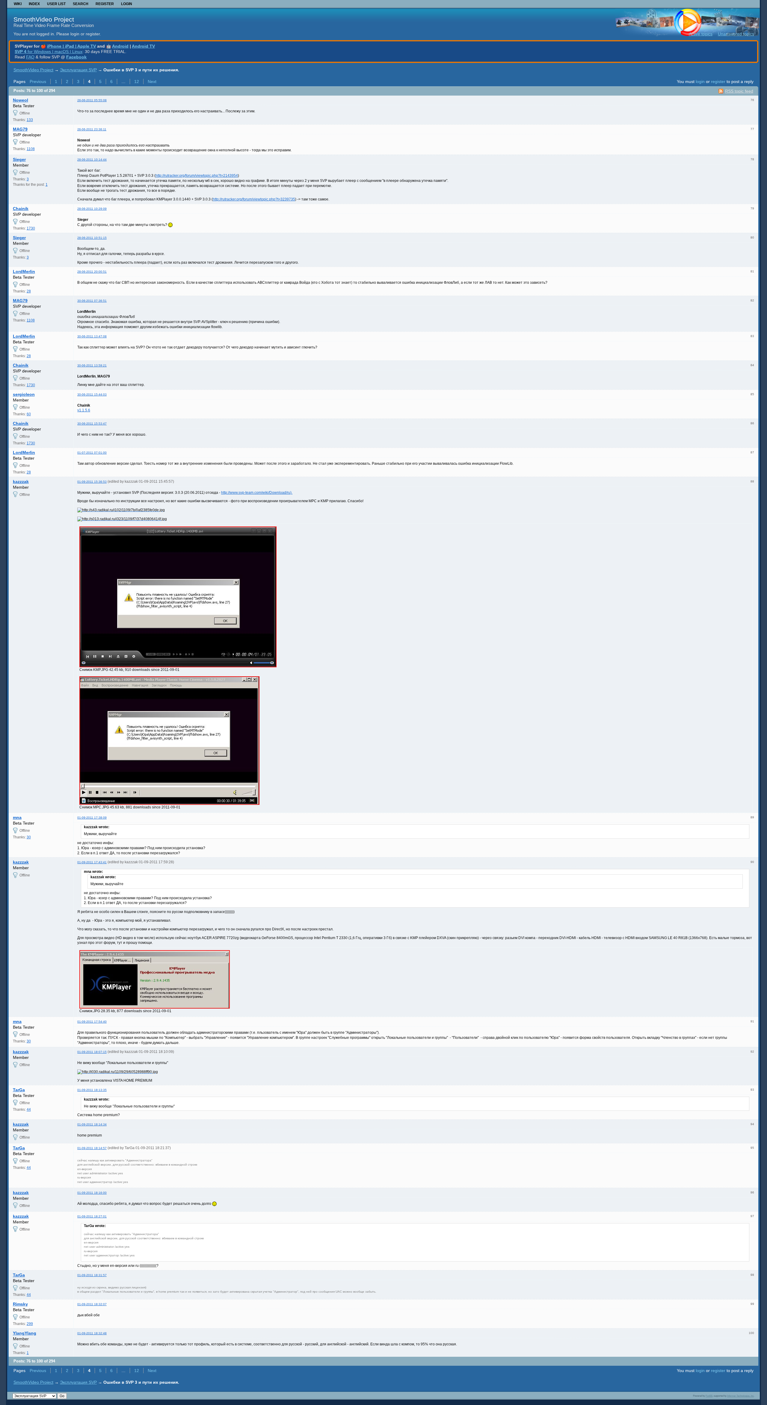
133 (30, 120)
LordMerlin (24, 271)
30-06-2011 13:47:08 (92, 336)
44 (29, 1109)
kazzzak (21, 481)
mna (17, 817)
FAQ (30, 57)
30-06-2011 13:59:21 (92, 365)
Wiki (18, 4)
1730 (31, 228)
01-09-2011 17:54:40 (92, 1021)
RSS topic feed (739, 91)
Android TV (143, 46)
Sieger (19, 159)
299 (30, 1324)
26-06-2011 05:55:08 (92, 100)
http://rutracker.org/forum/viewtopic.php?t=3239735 (254, 199)
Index (34, 4)
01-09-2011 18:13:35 (92, 1090)
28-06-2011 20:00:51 (92, 271)
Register (105, 4)
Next (152, 81)
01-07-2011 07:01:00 (92, 452)
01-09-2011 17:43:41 (92, 862)
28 (29, 291)
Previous (38, 81)
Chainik (20, 208)
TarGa (19, 1089)
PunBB (709, 1395)
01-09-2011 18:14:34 (92, 1124)
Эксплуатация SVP (78, 69)
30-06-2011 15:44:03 (92, 394)
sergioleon (24, 394)
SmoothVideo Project (43, 19)
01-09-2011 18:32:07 (92, 1304)
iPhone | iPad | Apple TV (71, 46)
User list (56, 4)
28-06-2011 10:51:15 (92, 237)
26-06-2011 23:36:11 (91, 129)
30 (29, 837)
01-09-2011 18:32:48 (92, 1333)
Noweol (20, 100)
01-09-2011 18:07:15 (92, 1052)
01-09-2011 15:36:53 (92, 481)
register (718, 81)
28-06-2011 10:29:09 (92, 208)
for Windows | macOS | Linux (48, 51)
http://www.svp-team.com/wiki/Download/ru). (256, 493)
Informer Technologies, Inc (740, 1395)
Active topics (700, 33)
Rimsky (20, 1304)
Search (80, 4)
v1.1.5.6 (83, 410)
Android (120, 46)
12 (136, 81)
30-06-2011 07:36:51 (92, 300)
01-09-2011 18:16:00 (92, 1192)
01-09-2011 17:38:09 (92, 817)
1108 (31, 149)
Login (126, 4)
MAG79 (20, 129)
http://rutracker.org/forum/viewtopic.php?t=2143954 (196, 175)
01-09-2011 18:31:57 (92, 1275)
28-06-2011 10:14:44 (92, 159)
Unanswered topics (736, 33)
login (700, 81)
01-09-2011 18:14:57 (92, 1148)
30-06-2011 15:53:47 (92, 423)
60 (29, 414)
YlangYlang (24, 1333)
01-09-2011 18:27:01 (92, 1216)
